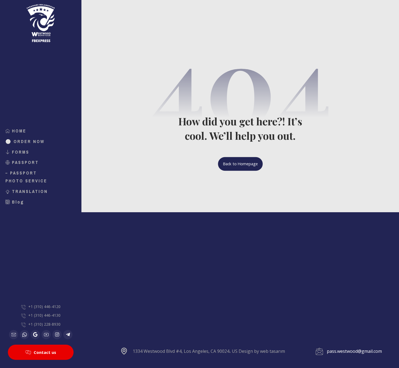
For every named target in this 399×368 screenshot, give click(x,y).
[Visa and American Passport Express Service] (40, 23)
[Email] (13, 334)
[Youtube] (46, 334)
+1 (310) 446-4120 (44, 306)
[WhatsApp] (24, 334)
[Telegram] (67, 334)
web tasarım (272, 351)
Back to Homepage (240, 164)
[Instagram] (57, 334)
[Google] (35, 334)
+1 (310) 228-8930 (44, 324)
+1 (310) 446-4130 (44, 315)
